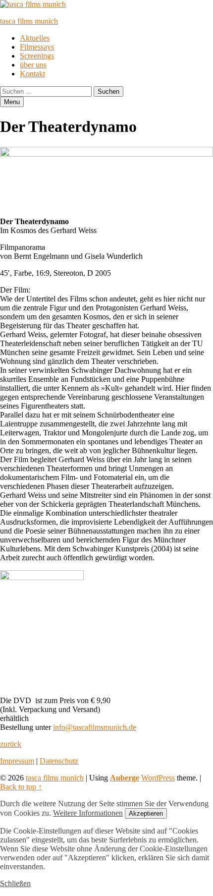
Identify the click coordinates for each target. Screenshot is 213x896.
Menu (12, 102)
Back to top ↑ (21, 786)
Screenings (37, 56)
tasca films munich (29, 21)
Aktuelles (35, 38)
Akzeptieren (146, 813)
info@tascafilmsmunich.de (94, 727)
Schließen (15, 883)
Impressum (17, 761)
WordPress (158, 778)
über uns (33, 64)
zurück (10, 744)
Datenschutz (59, 761)
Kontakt (32, 73)
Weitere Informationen (88, 813)
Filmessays (37, 47)
